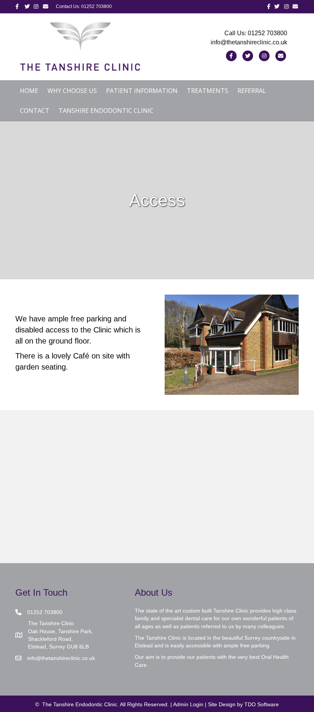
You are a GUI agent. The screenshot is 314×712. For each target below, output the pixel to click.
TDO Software (261, 704)
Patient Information (142, 90)
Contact (34, 110)
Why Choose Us (72, 90)
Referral (251, 90)
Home (29, 90)
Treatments (207, 90)
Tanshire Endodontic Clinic (106, 110)
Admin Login (188, 704)
